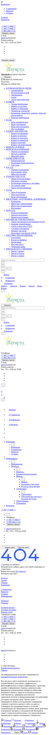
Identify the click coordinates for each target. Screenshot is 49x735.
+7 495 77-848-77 (8, 26)
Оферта (4, 670)
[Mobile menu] (3, 333)
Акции (4, 580)
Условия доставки (8, 610)
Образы (4, 583)
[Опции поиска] (3, 265)
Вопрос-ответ (7, 612)
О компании (11, 9)
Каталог (4, 578)
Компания (5, 585)
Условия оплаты (8, 607)
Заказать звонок (8, 33)
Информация (6, 596)
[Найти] (10, 268)
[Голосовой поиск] (4, 268)
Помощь (4, 603)
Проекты (5, 601)
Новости (9, 11)
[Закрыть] (3, 399)
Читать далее (29, 699)
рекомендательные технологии (14, 677)
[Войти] (2, 388)
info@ (3, 38)
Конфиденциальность (10, 668)
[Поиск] (3, 385)
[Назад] (13, 444)
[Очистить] (2, 263)
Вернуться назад (8, 571)
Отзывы (9, 13)
